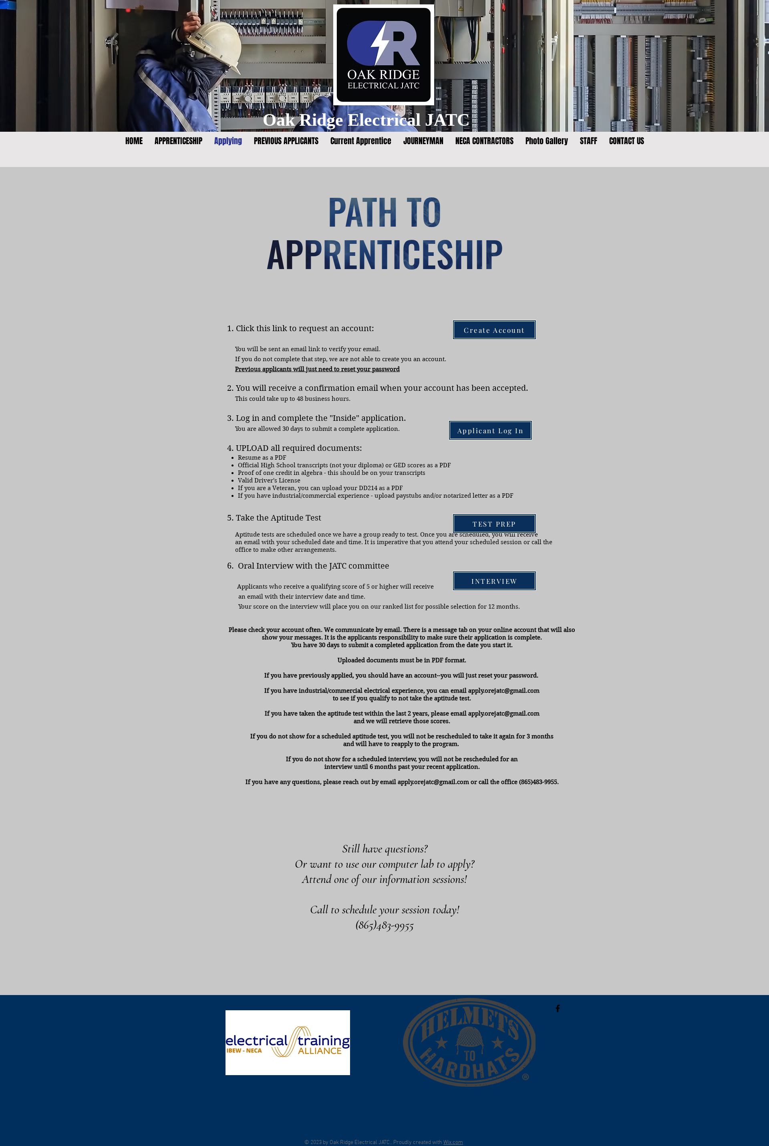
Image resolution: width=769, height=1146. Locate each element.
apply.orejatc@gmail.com (504, 690)
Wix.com (453, 1142)
